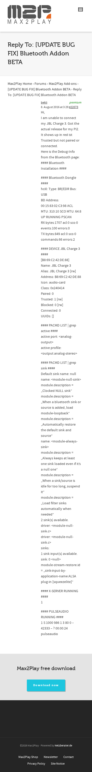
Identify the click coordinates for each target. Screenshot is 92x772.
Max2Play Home (20, 83)
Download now (46, 685)
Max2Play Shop (28, 757)
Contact (68, 757)
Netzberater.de (63, 745)
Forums (40, 83)
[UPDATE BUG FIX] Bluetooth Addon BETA (39, 89)
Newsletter (51, 757)
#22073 (73, 107)
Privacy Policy (36, 764)
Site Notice (58, 764)
